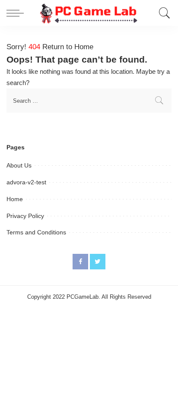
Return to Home (67, 47)
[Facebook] (80, 261)
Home (14, 199)
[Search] (162, 13)
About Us (19, 165)
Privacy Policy (25, 215)
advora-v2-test (26, 182)
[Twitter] (97, 261)
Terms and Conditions (36, 232)
